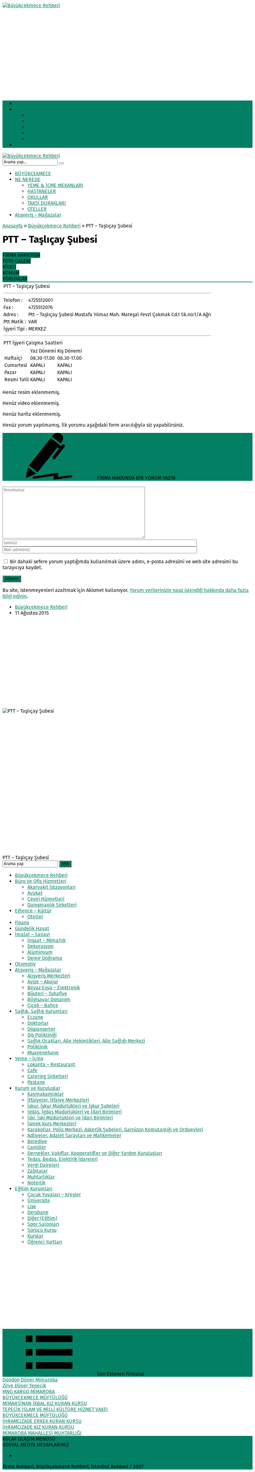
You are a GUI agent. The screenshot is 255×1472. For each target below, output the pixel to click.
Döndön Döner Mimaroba (30, 1380)
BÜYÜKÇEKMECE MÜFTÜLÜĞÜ (35, 1397)
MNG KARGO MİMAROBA (28, 1392)
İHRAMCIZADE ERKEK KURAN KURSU (42, 1421)
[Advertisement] (127, 52)
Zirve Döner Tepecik (24, 1386)
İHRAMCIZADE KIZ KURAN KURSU (38, 1427)
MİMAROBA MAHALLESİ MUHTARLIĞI (41, 1433)
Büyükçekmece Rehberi (54, 226)
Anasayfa (12, 226)
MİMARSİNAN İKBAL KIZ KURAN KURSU (44, 1403)
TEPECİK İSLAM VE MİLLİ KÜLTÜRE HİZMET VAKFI (55, 1409)
